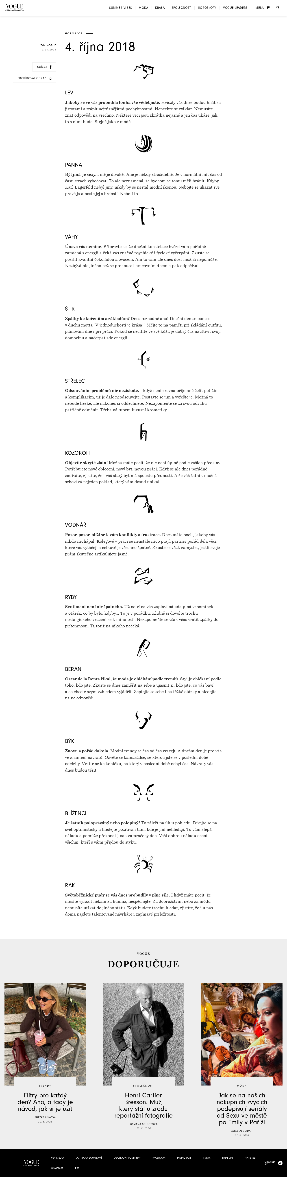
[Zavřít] (282, 1172)
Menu (260, 8)
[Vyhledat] (277, 7)
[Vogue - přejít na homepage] (14, 7)
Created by (270, 1163)
